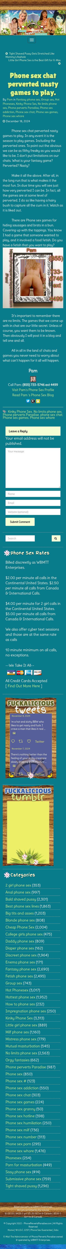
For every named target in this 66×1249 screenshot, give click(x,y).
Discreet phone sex (21, 955)
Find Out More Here (24, 686)
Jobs (56, 1230)
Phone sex (14, 1074)
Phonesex (14, 1158)
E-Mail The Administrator (15, 1236)
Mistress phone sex (21, 1039)
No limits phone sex (48, 411)
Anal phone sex (18, 892)
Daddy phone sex (20, 941)
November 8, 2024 (21, 715)
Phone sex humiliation (24, 1123)
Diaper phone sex (20, 948)
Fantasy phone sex (28, 99)
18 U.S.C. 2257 (22, 1230)
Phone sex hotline (20, 1116)
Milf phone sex (17, 1032)
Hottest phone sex (20, 997)
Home (11, 1230)
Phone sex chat (25, 112)
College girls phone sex (24, 934)
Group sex (47, 99)
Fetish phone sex (19, 976)
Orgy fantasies (18, 1060)
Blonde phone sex (20, 920)
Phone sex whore (13, 116)
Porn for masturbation (24, 1165)
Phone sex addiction (22, 1088)
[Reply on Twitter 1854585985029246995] (14, 774)
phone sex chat (51, 415)
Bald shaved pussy (21, 899)
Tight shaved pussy (21, 1185)
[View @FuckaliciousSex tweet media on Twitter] (14, 733)
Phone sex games (47, 112)
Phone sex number (21, 1137)
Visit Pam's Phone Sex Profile (33, 390)
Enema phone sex (20, 962)
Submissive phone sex (23, 1179)
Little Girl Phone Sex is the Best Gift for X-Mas (34, 60)
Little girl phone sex (21, 1025)
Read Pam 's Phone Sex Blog (33, 395)
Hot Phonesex (17, 990)
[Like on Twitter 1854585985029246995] (30, 774)
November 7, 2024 (21, 748)
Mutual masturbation (23, 1046)
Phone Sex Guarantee (41, 1230)
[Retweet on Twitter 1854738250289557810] (22, 741)
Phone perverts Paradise (23, 107)
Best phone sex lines (22, 906)
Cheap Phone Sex (20, 927)
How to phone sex (20, 1004)
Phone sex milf (18, 1130)
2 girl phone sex (18, 885)
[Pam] (33, 378)
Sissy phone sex (18, 1172)
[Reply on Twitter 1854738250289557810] (14, 741)
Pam (10, 99)
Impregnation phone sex (26, 1011)
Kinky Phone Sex (26, 103)
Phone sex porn (18, 1144)
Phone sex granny (20, 1109)
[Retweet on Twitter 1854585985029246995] (22, 774)
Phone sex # (16, 1081)
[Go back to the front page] (33, 22)
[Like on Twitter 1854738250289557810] (30, 741)
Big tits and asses (20, 913)
